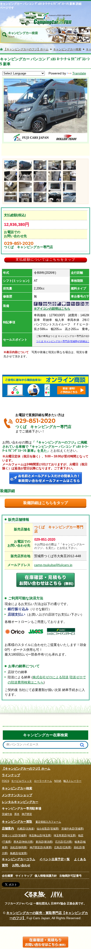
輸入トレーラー (72, 780)
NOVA (57, 780)
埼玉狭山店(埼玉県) (40, 835)
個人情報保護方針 (46, 875)
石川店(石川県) (63, 841)
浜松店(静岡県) (18, 847)
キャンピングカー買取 (17, 821)
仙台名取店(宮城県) (48, 828)
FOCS (5, 780)
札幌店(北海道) (26, 828)
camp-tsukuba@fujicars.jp (53, 565)
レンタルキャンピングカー (20, 802)
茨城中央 (7, 814)
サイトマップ (23, 875)
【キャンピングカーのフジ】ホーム (26, 768)
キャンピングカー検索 (17, 788)
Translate (79, 73)
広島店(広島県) (62, 847)
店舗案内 (8, 828)
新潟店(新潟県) (44, 841)
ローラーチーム (43, 780)
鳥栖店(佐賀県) (18, 853)
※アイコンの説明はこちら (52, 308)
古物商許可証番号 (70, 875)
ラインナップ (11, 775)
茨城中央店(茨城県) (72, 828)
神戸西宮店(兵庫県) (41, 847)
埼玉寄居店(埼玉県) (65, 835)
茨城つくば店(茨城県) (14, 835)
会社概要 (7, 875)
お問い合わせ (21, 865)
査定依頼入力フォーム (48, 821)
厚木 (16, 814)
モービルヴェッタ (21, 780)
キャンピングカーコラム (18, 859)
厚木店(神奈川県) (23, 841)
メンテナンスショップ (17, 795)
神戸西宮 (27, 814)
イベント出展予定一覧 (54, 859)
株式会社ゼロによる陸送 (51, 677)
